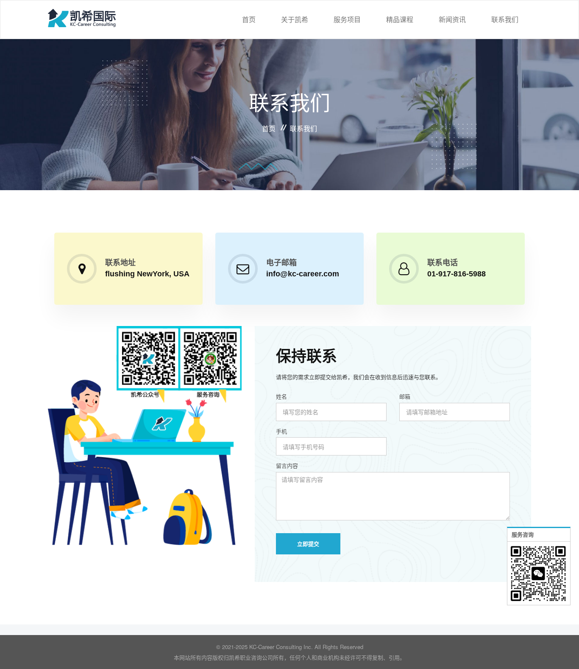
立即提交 (308, 544)
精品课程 (399, 19)
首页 (249, 19)
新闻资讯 (452, 19)
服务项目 (347, 19)
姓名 (281, 396)
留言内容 (287, 465)
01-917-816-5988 (456, 274)
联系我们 (504, 19)
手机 (281, 431)
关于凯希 (294, 19)
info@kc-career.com (302, 274)
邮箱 (404, 396)
